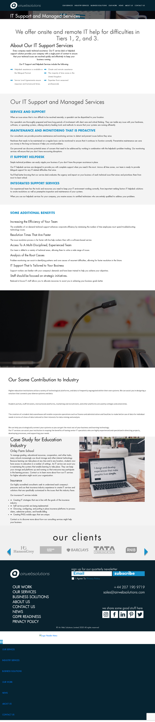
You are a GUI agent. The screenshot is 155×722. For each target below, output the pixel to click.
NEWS (121, 5)
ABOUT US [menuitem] (7, 704)
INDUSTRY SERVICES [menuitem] (10, 660)
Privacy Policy (93, 578)
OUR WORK (112, 5)
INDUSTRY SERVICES (82, 5)
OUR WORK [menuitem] (7, 682)
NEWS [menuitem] (5, 693)
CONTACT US (140, 5)
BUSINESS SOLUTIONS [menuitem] (12, 671)
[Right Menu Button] (1, 641)
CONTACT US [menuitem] (8, 714)
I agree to (87, 578)
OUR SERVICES (67, 5)
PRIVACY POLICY (26, 621)
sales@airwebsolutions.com (124, 592)
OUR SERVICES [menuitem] (8, 649)
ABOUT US (129, 5)
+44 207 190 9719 (129, 587)
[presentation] (9, 550)
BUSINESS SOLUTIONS (99, 5)
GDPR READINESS (27, 616)
